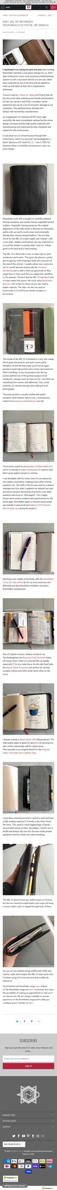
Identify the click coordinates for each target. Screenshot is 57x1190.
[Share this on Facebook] (24, 1021)
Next (50, 15)
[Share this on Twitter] (17, 1021)
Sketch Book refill (28, 739)
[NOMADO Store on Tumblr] (33, 1136)
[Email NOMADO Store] (43, 1136)
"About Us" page (26, 95)
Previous (42, 15)
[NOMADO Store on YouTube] (23, 1136)
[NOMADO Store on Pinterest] (28, 1136)
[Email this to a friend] (39, 1021)
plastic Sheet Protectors (17, 667)
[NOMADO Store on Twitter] (14, 1136)
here (38, 986)
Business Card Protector (34, 657)
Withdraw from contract (14, 1186)
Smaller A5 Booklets (28, 470)
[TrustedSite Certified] (10, 1179)
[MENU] (1, 7)
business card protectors (25, 401)
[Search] (46, 7)
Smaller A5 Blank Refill (37, 466)
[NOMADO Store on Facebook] (19, 1136)
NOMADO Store (17, 1151)
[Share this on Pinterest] (32, 1021)
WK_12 (30, 142)
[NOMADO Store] (28, 7)
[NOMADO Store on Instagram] (38, 1136)
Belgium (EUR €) (12, 1144)
